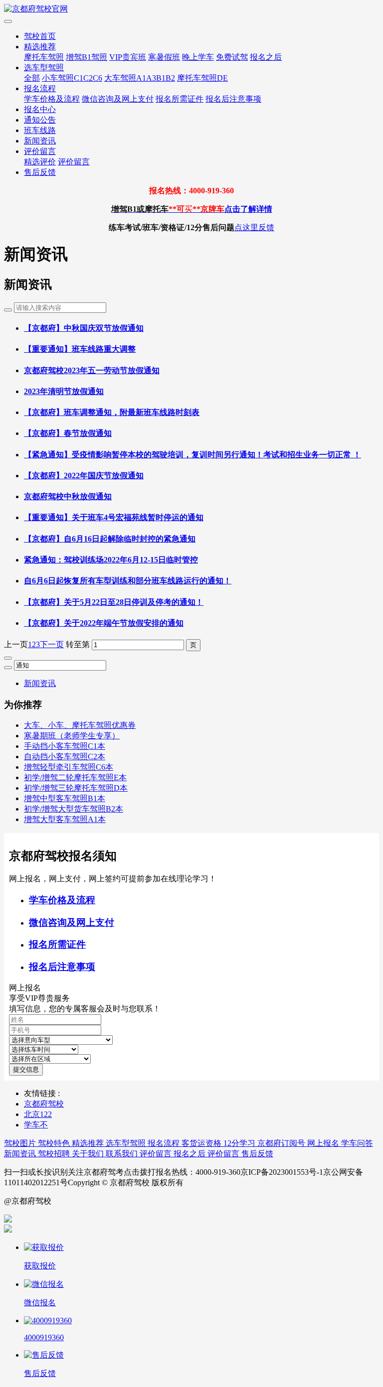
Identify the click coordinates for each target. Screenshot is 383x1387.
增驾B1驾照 (86, 57)
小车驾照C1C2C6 (72, 78)
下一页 (52, 644)
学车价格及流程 (52, 99)
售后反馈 (40, 172)
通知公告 (40, 120)
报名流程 (40, 88)
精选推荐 (40, 46)
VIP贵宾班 (127, 57)
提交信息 (26, 1069)
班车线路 (40, 130)
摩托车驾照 (44, 57)
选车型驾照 (44, 67)
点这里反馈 (254, 227)
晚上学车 (198, 57)
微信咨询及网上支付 (118, 99)
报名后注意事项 (233, 99)
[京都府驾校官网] (191, 9)
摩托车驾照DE (202, 78)
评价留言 (40, 151)
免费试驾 (232, 57)
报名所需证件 (179, 99)
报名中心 (40, 109)
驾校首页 (40, 36)
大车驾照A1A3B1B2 (139, 78)
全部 (32, 78)
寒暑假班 (164, 57)
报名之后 (266, 57)
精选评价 (40, 161)
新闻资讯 (40, 141)
